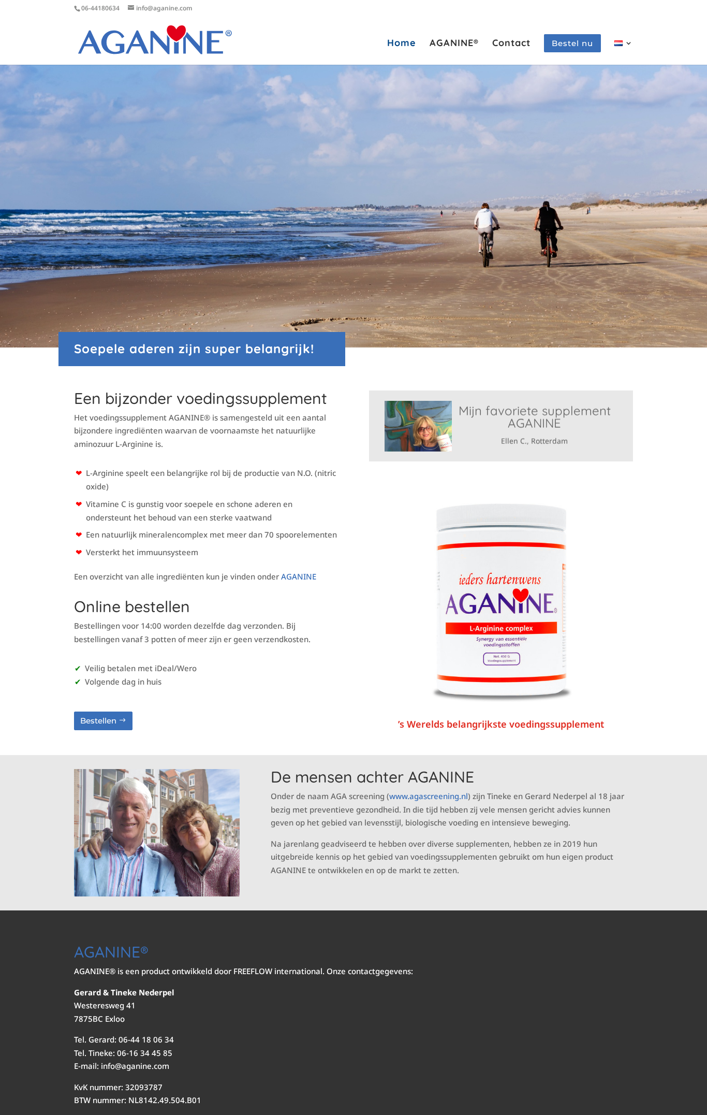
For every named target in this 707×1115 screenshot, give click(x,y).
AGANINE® (454, 44)
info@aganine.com (135, 1066)
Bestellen (98, 721)
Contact (511, 44)
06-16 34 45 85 (144, 1053)
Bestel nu (572, 43)
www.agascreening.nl (428, 796)
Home (401, 44)
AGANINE (298, 576)
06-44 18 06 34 (146, 1039)
